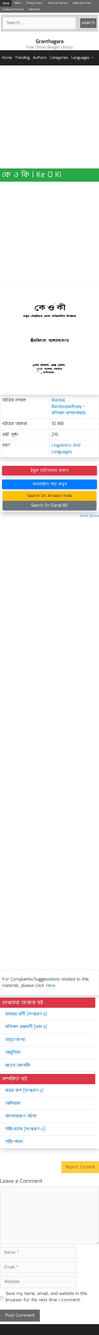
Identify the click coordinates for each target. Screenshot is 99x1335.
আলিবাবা (12, 1103)
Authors (40, 58)
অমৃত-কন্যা (15, 1039)
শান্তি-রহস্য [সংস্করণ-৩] (25, 1129)
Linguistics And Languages (66, 448)
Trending (22, 58)
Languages (80, 58)
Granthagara (49, 42)
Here (50, 985)
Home (6, 3)
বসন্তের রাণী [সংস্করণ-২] (26, 1014)
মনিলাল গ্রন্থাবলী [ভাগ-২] (26, 1026)
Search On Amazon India (49, 496)
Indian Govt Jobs (82, 3)
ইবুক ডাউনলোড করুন (49, 470)
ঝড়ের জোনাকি (17, 1065)
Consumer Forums (13, 9)
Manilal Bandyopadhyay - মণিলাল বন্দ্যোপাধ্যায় (69, 407)
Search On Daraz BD (49, 505)
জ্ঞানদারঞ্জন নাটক (21, 1116)
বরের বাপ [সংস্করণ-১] (24, 1090)
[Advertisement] (49, 116)
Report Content (80, 1167)
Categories (59, 58)
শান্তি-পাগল (14, 1141)
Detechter (34, 9)
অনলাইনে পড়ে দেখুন (49, 484)
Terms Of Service (58, 3)
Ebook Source (89, 516)
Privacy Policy (34, 3)
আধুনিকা (12, 1052)
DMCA (17, 3)
